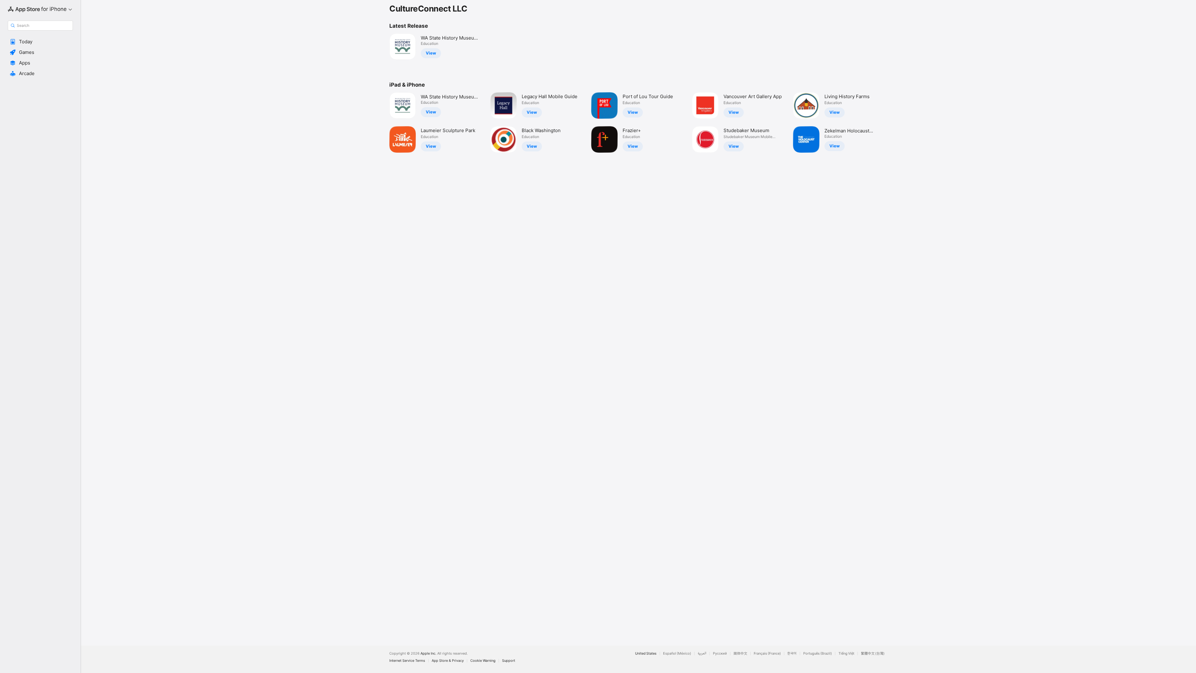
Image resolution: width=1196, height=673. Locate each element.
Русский (720, 653)
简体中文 (740, 653)
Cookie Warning (483, 660)
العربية (702, 653)
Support (508, 660)
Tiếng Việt (846, 653)
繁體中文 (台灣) (873, 653)
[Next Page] (894, 122)
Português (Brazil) (817, 653)
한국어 (792, 653)
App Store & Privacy (448, 660)
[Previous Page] (383, 122)
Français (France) (767, 653)
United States (646, 653)
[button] (40, 41)
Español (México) (677, 653)
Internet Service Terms (407, 660)
